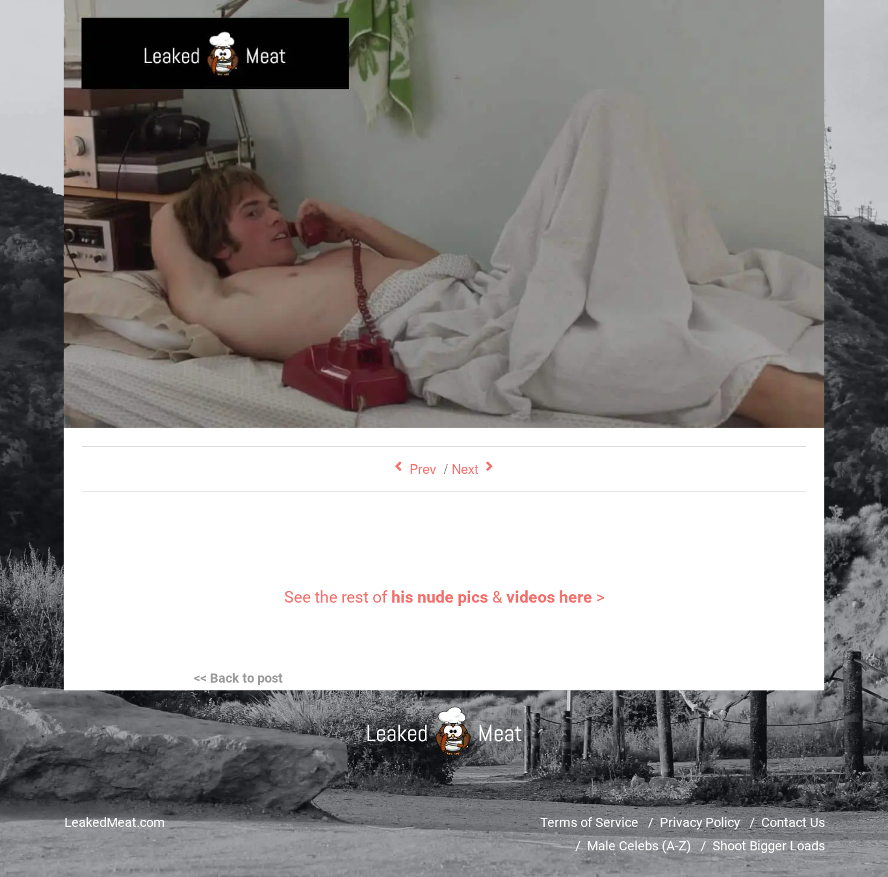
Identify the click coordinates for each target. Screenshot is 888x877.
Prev (423, 468)
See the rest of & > (444, 597)
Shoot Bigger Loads (768, 846)
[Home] (444, 731)
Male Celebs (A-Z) (639, 846)
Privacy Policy (700, 822)
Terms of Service (589, 822)
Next (465, 468)
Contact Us (793, 822)
